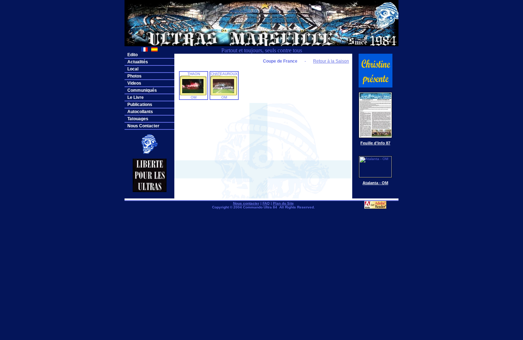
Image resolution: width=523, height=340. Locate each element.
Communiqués (142, 90)
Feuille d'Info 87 (375, 143)
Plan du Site (283, 203)
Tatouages (137, 118)
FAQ (266, 203)
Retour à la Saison (331, 61)
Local (132, 69)
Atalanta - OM (375, 183)
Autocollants (140, 111)
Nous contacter (246, 203)
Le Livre (135, 97)
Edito (132, 54)
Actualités (137, 61)
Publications (139, 104)
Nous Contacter (143, 125)
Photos (134, 76)
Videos (134, 83)
